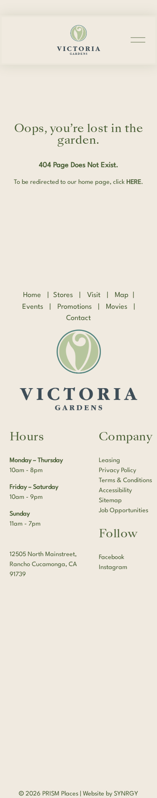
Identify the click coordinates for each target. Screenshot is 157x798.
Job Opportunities (123, 511)
